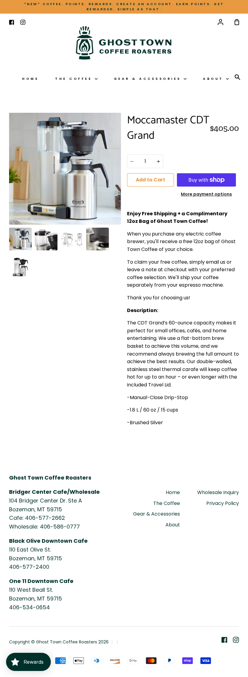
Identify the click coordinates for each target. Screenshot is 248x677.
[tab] (20, 239)
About (214, 78)
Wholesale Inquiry (218, 492)
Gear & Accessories (149, 78)
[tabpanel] (65, 169)
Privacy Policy (222, 503)
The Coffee (75, 78)
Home (30, 78)
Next (119, 187)
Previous (11, 187)
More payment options (206, 194)
